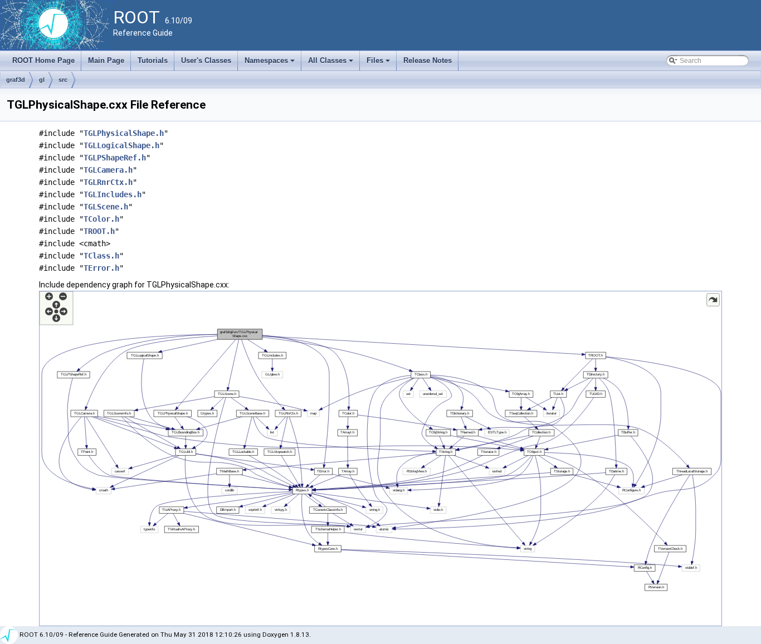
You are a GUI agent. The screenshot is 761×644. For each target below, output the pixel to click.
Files (379, 63)
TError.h (101, 268)
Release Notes (427, 60)
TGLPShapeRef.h (115, 157)
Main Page (106, 60)
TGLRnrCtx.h (108, 182)
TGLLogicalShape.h (121, 145)
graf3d (15, 79)
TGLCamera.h (108, 169)
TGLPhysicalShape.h (124, 133)
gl (42, 79)
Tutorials (153, 60)
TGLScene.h (106, 206)
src (62, 79)
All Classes (331, 63)
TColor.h (101, 218)
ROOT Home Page (43, 60)
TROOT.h (99, 231)
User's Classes (206, 60)
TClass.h (101, 255)
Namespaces (270, 63)
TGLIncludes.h (113, 194)
